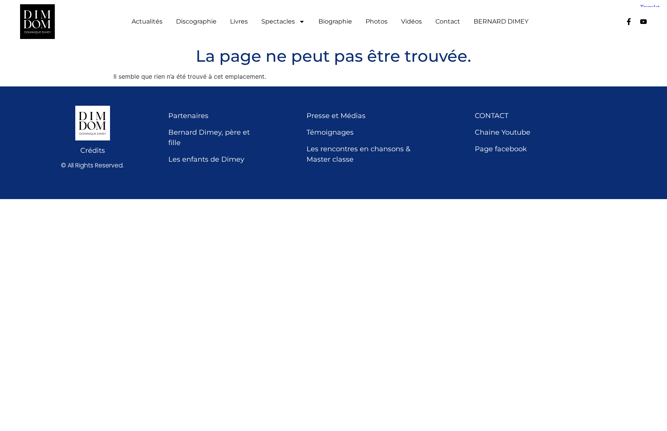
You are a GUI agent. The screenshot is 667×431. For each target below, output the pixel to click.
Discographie (196, 21)
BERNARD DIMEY (501, 21)
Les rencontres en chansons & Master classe (358, 154)
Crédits (92, 150)
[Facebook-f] (628, 21)
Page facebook (501, 149)
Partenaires (188, 116)
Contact (447, 21)
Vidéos (411, 21)
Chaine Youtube (502, 132)
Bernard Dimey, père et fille (209, 137)
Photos (377, 21)
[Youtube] (643, 21)
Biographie (335, 21)
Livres (239, 21)
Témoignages (330, 132)
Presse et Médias (336, 116)
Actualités (147, 21)
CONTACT (491, 116)
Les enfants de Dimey (206, 159)
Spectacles (278, 21)
